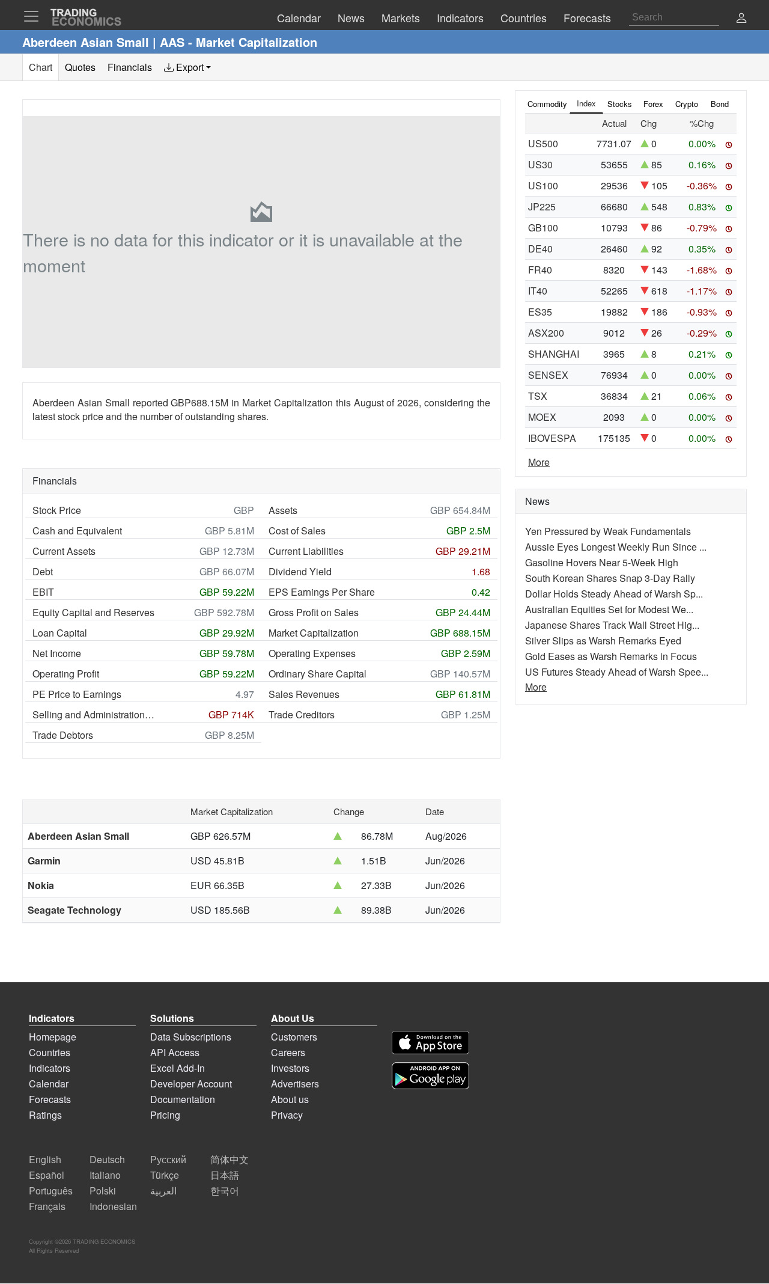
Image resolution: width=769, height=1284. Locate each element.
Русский (168, 1159)
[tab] (187, 67)
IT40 (537, 291)
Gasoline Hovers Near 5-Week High (601, 562)
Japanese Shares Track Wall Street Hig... (612, 625)
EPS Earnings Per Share (322, 592)
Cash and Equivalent (77, 530)
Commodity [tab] (547, 103)
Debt (42, 571)
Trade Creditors (302, 714)
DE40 (540, 248)
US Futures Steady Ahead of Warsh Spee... (616, 672)
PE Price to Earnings (76, 694)
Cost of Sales (297, 530)
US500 (543, 143)
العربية (163, 1190)
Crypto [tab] (686, 103)
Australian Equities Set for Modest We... (609, 609)
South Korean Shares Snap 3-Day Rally (610, 578)
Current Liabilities (306, 551)
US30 (540, 164)
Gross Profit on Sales (314, 612)
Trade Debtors (62, 735)
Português (51, 1190)
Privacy (287, 1115)
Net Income (56, 653)
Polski (103, 1190)
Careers (288, 1052)
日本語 (224, 1175)
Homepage (52, 1037)
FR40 (540, 270)
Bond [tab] (720, 103)
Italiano (105, 1175)
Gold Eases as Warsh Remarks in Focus (611, 656)
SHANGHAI (553, 354)
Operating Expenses (312, 653)
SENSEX (548, 375)
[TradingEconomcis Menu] (34, 16)
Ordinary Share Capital (317, 673)
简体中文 (229, 1159)
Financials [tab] (130, 67)
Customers (294, 1037)
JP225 (542, 206)
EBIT (43, 592)
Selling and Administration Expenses (94, 714)
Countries (49, 1052)
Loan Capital (59, 633)
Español (46, 1175)
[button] (741, 19)
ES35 (540, 312)
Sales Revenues (304, 694)
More (539, 462)
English (45, 1159)
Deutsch (107, 1159)
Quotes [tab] (80, 67)
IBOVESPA (552, 438)
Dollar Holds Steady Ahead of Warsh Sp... (614, 594)
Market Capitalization (314, 633)
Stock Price (56, 510)
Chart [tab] (40, 67)
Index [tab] (586, 103)
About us (290, 1099)
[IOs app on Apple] (430, 1042)
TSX (537, 396)
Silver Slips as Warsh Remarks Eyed (603, 640)
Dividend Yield (300, 571)
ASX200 (546, 333)
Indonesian (113, 1206)
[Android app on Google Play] (430, 1075)
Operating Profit (65, 673)
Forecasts (50, 1099)
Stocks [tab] (619, 103)
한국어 (224, 1190)
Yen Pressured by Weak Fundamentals (608, 531)
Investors (290, 1068)
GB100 (543, 227)
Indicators (49, 1068)
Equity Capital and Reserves (93, 612)
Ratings (45, 1115)
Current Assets (64, 551)
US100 (543, 185)
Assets (283, 510)
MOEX (542, 417)
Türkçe (164, 1175)
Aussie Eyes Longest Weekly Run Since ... (616, 547)
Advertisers (295, 1083)
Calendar (48, 1083)
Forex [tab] (653, 103)
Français (47, 1206)
